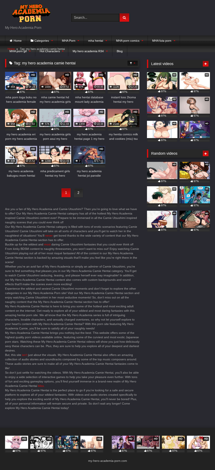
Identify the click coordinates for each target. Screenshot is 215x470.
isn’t (24, 355)
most (47, 244)
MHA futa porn (161, 40)
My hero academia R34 (88, 51)
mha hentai (95, 40)
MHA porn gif (18, 51)
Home (18, 40)
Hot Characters (50, 51)
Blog (120, 51)
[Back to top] (202, 457)
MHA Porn (68, 40)
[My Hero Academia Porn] (33, 14)
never (49, 235)
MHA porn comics (127, 40)
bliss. (41, 385)
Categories (41, 40)
